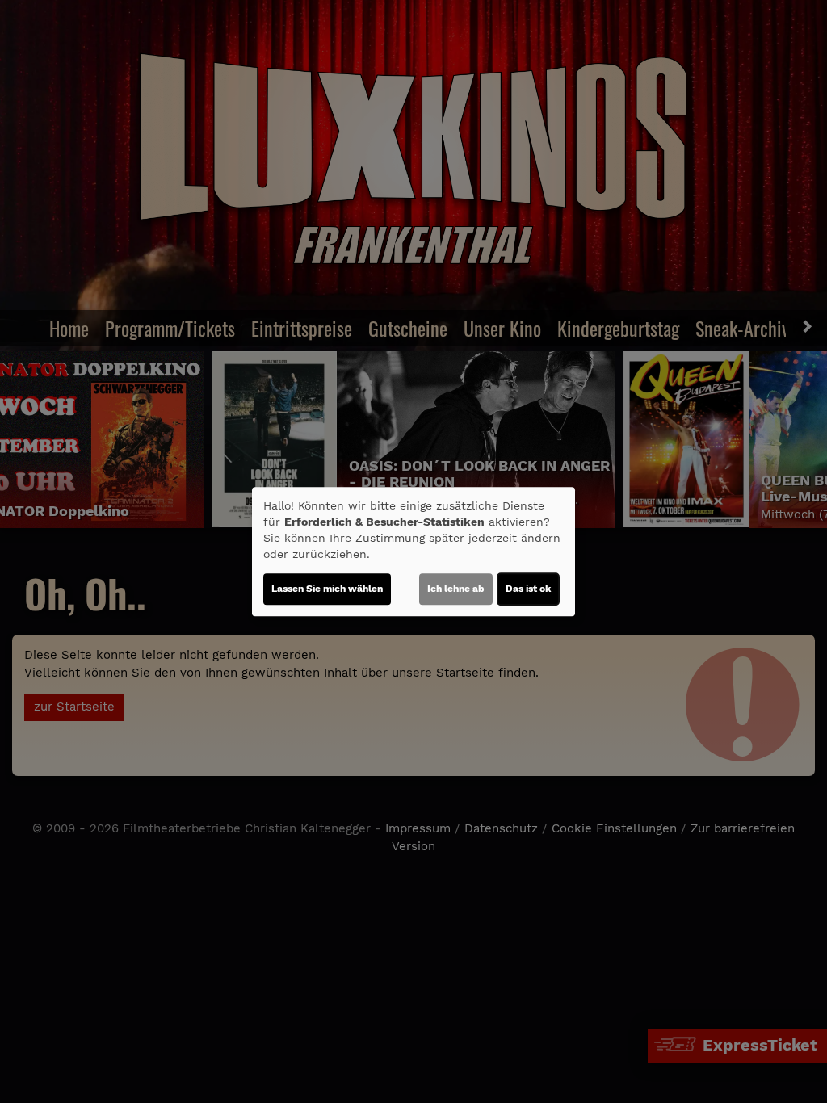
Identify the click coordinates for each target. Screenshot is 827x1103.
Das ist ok (528, 588)
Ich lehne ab (456, 588)
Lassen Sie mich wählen (327, 588)
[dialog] (413, 551)
